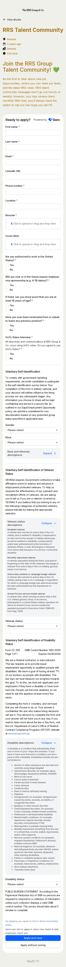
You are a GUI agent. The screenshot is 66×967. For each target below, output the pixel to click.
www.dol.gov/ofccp (19, 733)
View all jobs (14, 19)
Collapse (46, 523)
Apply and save (33, 938)
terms (42, 921)
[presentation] (33, 223)
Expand (47, 453)
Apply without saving (33, 945)
